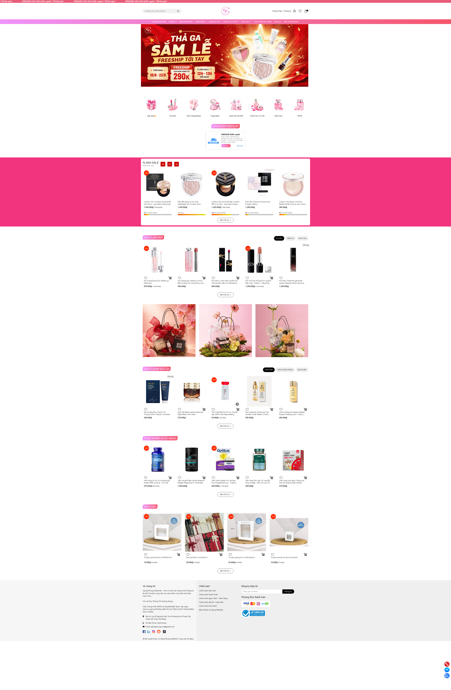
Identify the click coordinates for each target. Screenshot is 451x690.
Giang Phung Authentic (169, 639)
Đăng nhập (277, 11)
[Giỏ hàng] (305, 11)
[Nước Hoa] (278, 105)
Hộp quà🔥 (151, 116)
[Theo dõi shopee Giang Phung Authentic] (159, 631)
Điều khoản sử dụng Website (211, 610)
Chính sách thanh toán (208, 595)
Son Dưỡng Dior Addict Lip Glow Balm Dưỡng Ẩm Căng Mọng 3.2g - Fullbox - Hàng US (191, 283)
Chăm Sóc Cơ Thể (257, 116)
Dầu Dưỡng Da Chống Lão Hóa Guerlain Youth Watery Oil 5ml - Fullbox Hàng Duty (257, 414)
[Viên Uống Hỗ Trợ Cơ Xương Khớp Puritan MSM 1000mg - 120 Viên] (158, 459)
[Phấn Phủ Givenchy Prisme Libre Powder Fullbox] (259, 184)
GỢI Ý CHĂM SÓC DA (156, 368)
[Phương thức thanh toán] (255, 604)
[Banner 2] (225, 330)
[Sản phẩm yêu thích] (300, 11)
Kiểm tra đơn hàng (291, 22)
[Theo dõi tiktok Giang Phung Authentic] (164, 631)
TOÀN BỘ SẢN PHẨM (159, 22)
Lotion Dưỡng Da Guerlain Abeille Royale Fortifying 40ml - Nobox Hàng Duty (292, 414)
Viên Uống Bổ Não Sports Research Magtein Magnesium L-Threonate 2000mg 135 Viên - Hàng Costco (191, 483)
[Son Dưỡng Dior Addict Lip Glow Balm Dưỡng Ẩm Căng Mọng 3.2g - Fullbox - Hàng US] (192, 260)
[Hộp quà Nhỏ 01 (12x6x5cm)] (204, 532)
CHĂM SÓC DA (214, 22)
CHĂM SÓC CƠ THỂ (230, 22)
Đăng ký (288, 11)
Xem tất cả (224, 220)
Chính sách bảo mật (207, 591)
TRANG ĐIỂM (199, 22)
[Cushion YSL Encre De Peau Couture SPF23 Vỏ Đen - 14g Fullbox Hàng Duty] (225, 184)
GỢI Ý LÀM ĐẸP (153, 237)
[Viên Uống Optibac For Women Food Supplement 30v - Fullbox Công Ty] (225, 459)
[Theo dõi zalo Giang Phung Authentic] (148, 631)
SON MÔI (172, 22)
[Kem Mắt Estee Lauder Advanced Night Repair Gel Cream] (192, 391)
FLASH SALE (151, 162)
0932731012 (162, 623)
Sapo (192, 639)
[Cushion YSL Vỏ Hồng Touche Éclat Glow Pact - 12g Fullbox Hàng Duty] (158, 184)
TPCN (299, 116)
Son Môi (172, 116)
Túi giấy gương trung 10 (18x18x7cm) (158, 557)
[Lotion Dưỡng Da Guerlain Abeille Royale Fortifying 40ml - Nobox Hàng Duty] (293, 391)
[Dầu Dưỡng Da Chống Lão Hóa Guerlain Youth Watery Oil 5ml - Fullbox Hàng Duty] (259, 391)
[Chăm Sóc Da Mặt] (236, 105)
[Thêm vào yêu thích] (145, 278)
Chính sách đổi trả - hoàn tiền (211, 602)
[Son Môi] (172, 105)
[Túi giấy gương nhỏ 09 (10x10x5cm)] (289, 532)
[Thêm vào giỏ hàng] (237, 278)
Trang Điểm (215, 116)
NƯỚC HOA (245, 22)
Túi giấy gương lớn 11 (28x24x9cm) (241, 557)
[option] (224, 55)
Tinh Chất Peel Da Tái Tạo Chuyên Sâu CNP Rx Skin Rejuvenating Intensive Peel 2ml (224, 414)
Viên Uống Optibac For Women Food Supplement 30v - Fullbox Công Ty (224, 483)
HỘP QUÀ (277, 22)
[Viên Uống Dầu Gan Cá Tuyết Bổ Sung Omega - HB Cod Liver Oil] (259, 459)
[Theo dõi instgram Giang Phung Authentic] (153, 631)
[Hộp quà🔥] (151, 105)
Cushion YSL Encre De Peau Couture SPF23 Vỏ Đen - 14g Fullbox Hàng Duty (225, 204)
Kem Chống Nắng (194, 116)
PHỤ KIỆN (150, 506)
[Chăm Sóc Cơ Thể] (257, 105)
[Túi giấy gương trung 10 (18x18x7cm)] (162, 532)
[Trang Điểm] (215, 105)
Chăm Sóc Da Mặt (236, 116)
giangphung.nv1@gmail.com (163, 627)
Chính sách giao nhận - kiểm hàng (213, 598)
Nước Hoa (278, 116)
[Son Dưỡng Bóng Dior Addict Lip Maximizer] (158, 260)
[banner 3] (281, 330)
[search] (178, 11)
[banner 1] (169, 330)
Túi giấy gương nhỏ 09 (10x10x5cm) (284, 557)
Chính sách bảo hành (208, 606)
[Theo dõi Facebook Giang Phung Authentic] (144, 631)
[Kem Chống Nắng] (194, 105)
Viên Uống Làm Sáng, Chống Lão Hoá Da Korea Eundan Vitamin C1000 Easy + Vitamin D (291, 483)
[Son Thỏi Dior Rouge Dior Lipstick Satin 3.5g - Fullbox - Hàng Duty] (259, 260)
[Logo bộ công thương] (253, 613)
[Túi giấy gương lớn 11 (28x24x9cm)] (246, 532)
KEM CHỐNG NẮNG (185, 22)
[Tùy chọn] (170, 278)
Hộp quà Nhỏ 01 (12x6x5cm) (196, 557)
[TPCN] (299, 105)
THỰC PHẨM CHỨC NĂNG (263, 22)
